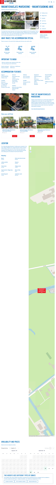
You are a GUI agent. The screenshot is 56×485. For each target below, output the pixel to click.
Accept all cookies (9, 481)
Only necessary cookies (20, 481)
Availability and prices (45, 31)
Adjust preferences (33, 481)
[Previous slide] (1, 124)
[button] (41, 291)
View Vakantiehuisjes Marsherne (38, 108)
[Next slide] (54, 124)
